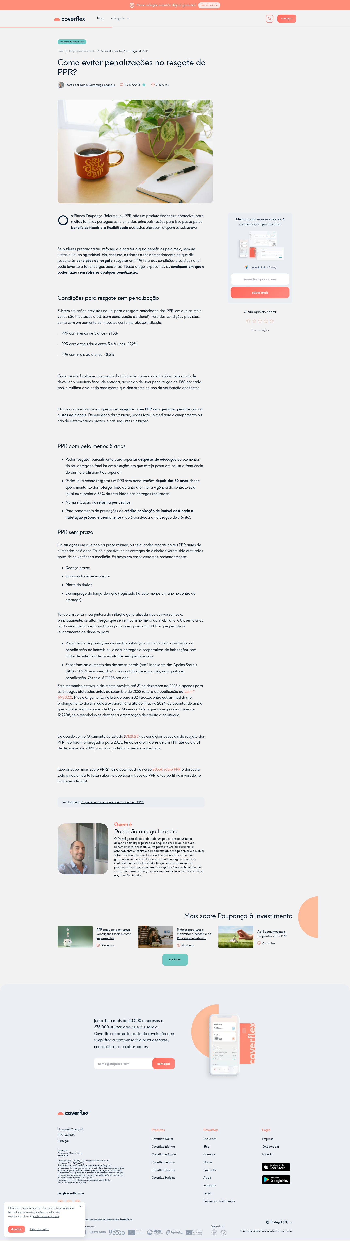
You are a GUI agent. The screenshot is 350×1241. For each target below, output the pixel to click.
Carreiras (209, 1154)
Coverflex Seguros (163, 1162)
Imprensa (209, 1185)
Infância (267, 1154)
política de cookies (45, 1216)
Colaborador (270, 1146)
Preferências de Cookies (219, 1201)
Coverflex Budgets (163, 1177)
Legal (207, 1193)
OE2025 (131, 736)
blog (100, 18)
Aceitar (16, 1229)
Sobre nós (209, 1139)
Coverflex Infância (163, 1146)
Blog (206, 1146)
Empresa (268, 1139)
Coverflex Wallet (162, 1139)
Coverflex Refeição (164, 1154)
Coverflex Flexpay (163, 1170)
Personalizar (39, 1229)
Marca (207, 1162)
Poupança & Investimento (72, 42)
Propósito (209, 1170)
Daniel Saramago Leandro (97, 85)
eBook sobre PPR (167, 769)
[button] (120, 19)
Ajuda (207, 1177)
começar (286, 18)
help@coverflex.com (71, 1193)
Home (61, 51)
